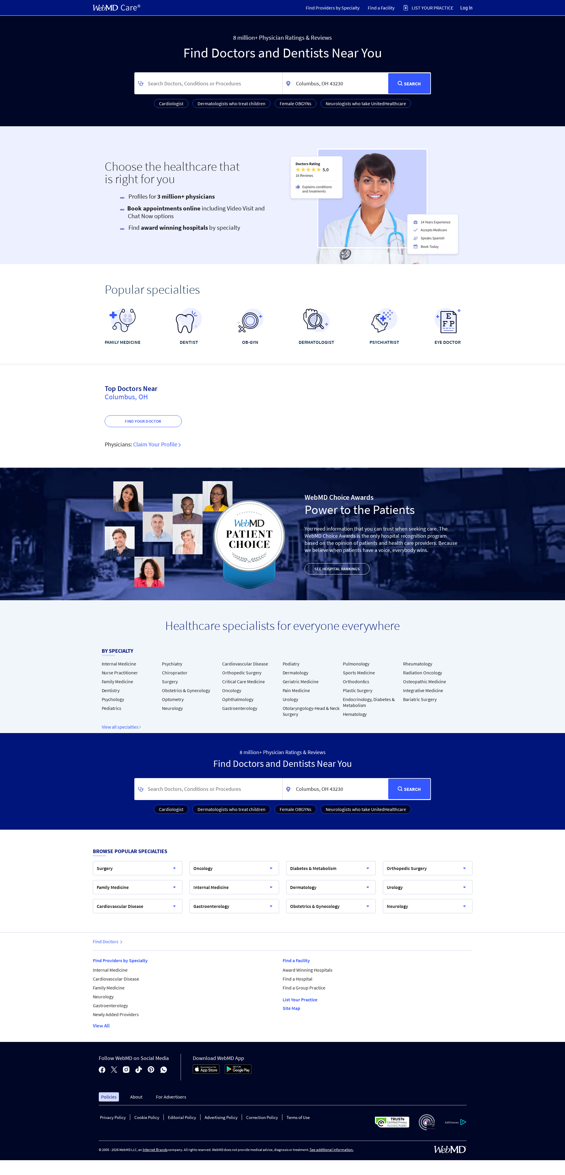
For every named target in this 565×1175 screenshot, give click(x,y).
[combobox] (208, 83)
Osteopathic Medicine (424, 681)
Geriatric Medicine (301, 681)
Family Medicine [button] (113, 887)
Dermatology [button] (303, 887)
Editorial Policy (182, 1117)
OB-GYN (250, 342)
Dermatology (295, 673)
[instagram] (126, 1070)
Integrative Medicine (423, 690)
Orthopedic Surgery (241, 673)
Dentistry (111, 690)
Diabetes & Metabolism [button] (313, 868)
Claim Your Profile (156, 444)
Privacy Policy (113, 1117)
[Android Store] (238, 1072)
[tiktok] (138, 1070)
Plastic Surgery (357, 690)
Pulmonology (356, 664)
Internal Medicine (119, 664)
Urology (290, 699)
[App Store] (206, 1072)
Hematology (355, 714)
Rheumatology (417, 664)
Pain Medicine (296, 690)
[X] (114, 1070)
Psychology (113, 699)
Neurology (172, 708)
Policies (109, 1097)
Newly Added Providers (116, 1014)
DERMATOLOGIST (316, 342)
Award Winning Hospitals (307, 970)
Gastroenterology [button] (211, 906)
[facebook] (102, 1070)
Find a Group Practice (304, 988)
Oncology (231, 690)
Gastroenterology (239, 708)
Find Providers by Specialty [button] (332, 8)
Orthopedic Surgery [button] (407, 868)
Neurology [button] (397, 906)
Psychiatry (172, 664)
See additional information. (332, 1149)
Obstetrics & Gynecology (186, 690)
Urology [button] (395, 887)
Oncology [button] (203, 868)
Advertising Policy (221, 1117)
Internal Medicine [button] (211, 887)
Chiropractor (175, 673)
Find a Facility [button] (381, 8)
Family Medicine (117, 681)
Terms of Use (298, 1117)
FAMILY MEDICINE (123, 342)
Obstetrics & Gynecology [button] (315, 906)
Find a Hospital (297, 979)
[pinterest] (151, 1070)
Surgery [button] (105, 868)
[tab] (333, 8)
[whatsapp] (163, 1070)
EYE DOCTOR (448, 342)
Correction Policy (262, 1117)
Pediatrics (112, 708)
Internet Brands (155, 1149)
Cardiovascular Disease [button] (120, 906)
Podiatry (291, 664)
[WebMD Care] (116, 7)
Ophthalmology (237, 699)
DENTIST (189, 342)
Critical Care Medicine (243, 681)
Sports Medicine (359, 673)
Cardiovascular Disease (245, 664)
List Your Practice (300, 999)
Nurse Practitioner (120, 673)
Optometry (173, 699)
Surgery (170, 681)
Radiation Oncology (422, 673)
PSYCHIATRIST (384, 342)
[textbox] (208, 83)
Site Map (291, 1008)
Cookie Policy (146, 1117)
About (136, 1097)
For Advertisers (171, 1097)
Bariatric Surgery (419, 699)
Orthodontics (356, 681)
